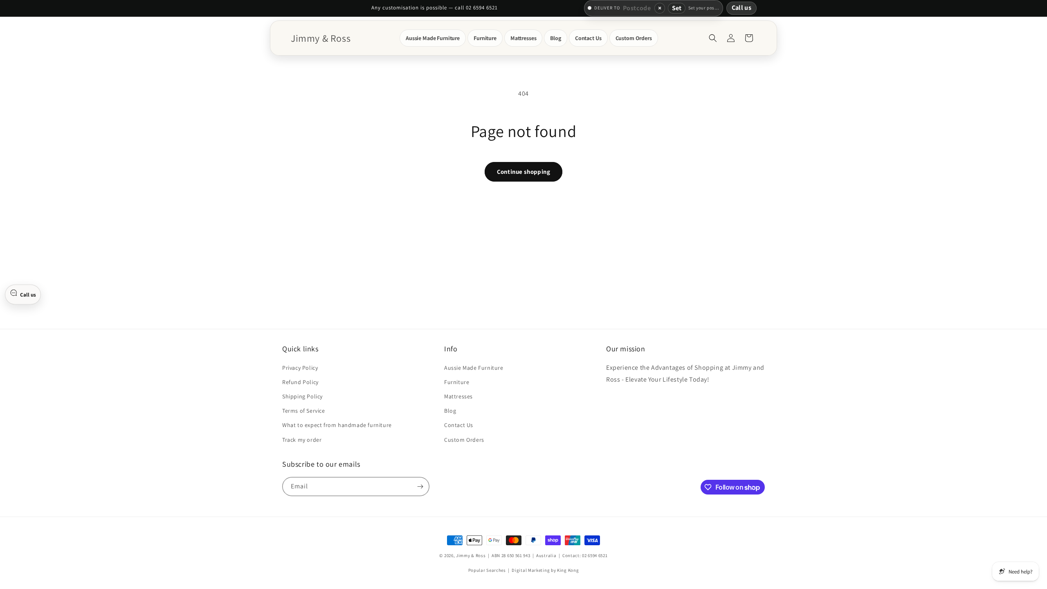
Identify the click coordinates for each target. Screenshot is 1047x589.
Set (676, 8)
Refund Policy (300, 382)
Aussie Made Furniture (473, 367)
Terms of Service (303, 410)
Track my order (301, 439)
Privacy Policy (300, 367)
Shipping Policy (302, 396)
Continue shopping (523, 171)
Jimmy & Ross (470, 555)
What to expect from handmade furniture (337, 425)
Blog (450, 410)
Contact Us (458, 425)
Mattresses (458, 396)
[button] (433, 38)
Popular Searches (487, 570)
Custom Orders (464, 439)
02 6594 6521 (594, 555)
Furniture (456, 382)
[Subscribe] (420, 486)
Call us (741, 7)
